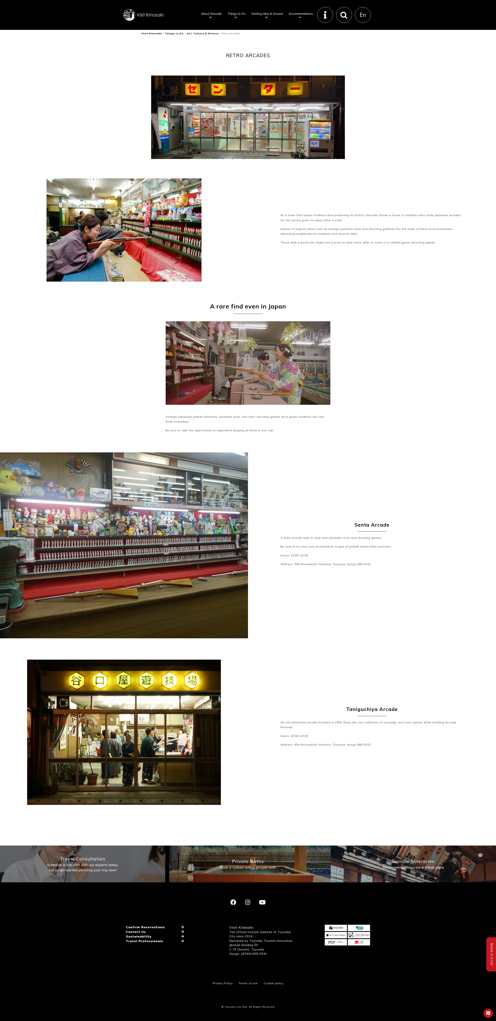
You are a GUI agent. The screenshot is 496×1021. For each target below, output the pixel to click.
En (363, 14)
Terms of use (248, 983)
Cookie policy (273, 983)
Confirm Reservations (145, 927)
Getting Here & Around (267, 13)
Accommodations (301, 13)
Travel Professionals (144, 941)
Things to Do (236, 13)
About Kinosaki (211, 13)
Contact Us (136, 932)
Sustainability (139, 936)
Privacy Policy (223, 983)
